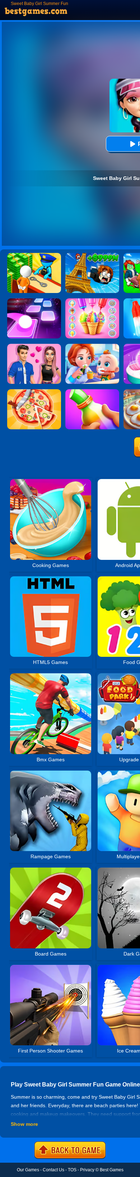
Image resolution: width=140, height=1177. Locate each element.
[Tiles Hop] (34, 300)
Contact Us (53, 1169)
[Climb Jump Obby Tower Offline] (92, 255)
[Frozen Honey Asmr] (92, 391)
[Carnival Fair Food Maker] (92, 300)
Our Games (28, 1169)
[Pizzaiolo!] (34, 391)
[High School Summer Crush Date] (34, 346)
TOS (72, 1169)
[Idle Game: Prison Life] (34, 255)
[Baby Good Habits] (92, 346)
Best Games (111, 1169)
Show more (24, 1124)
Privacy (87, 1169)
